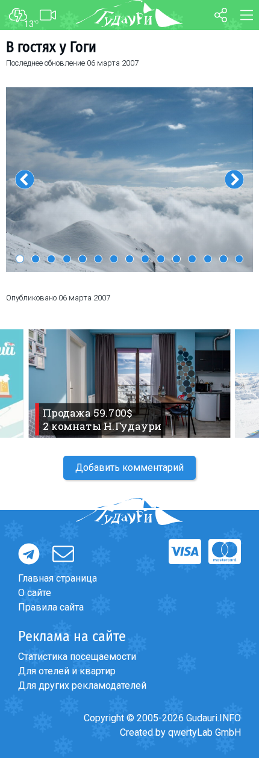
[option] (129, 180)
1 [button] (20, 259)
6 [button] (98, 259)
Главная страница (57, 578)
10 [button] (161, 259)
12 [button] (192, 259)
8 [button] (129, 259)
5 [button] (82, 259)
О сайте (34, 592)
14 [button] (223, 259)
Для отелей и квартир (67, 671)
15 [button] (239, 259)
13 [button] (208, 259)
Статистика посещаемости (77, 656)
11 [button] (176, 259)
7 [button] (114, 259)
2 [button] (35, 259)
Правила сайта (51, 607)
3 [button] (51, 259)
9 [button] (145, 259)
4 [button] (67, 259)
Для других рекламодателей (82, 685)
